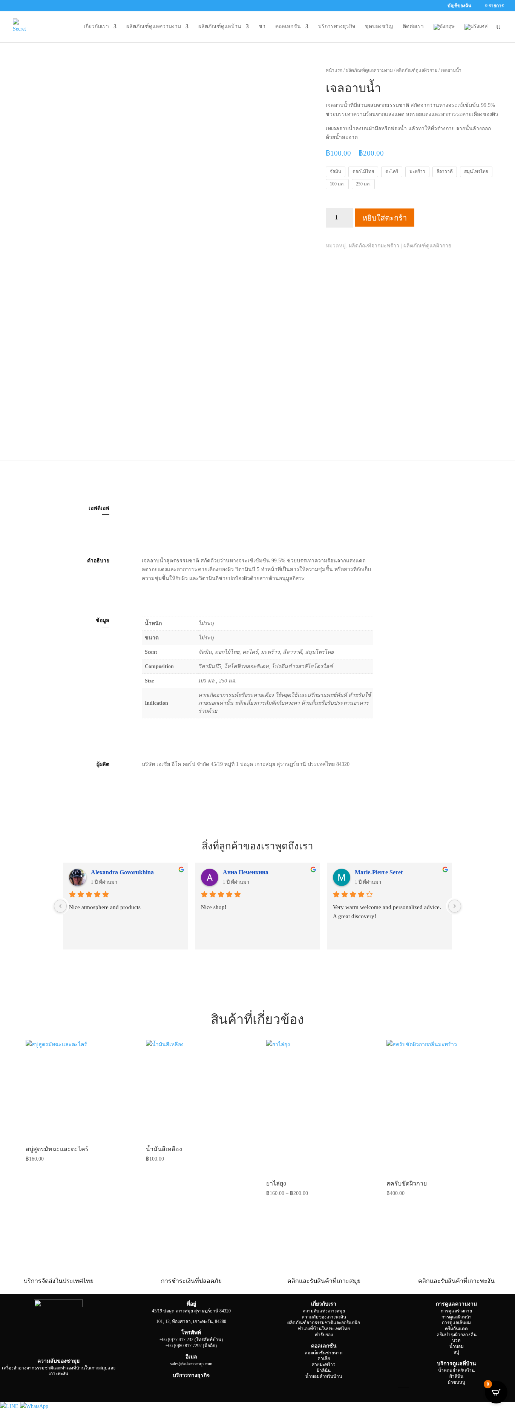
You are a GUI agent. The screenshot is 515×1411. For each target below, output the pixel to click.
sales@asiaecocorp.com (191, 1363)
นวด (456, 1340)
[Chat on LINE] (10, 1406)
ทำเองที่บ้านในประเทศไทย (324, 1328)
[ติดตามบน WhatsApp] (81, 1387)
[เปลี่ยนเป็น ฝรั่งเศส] (476, 33)
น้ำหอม (456, 1346)
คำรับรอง (324, 1334)
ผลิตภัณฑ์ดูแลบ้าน (219, 26)
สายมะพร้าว (324, 1364)
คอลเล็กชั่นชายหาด (324, 1352)
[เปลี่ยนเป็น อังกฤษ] (444, 33)
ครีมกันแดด (456, 1328)
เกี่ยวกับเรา (96, 26)
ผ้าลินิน (324, 1370)
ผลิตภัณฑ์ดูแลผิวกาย (416, 70)
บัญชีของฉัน (459, 5)
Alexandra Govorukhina (122, 872)
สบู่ (456, 1352)
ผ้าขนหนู (456, 1382)
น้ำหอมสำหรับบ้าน (323, 1376)
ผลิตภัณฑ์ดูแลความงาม (153, 26)
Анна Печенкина (245, 872)
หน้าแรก (334, 70)
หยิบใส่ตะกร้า (384, 218)
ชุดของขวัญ (379, 26)
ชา (262, 26)
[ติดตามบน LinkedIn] (51, 1387)
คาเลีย (323, 1358)
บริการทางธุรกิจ (336, 26)
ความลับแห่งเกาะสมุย (323, 1311)
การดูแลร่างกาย (456, 1311)
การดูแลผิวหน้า (456, 1317)
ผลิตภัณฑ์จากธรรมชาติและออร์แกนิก (323, 1322)
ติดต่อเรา (413, 26)
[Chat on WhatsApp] (34, 1406)
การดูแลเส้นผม (456, 1322)
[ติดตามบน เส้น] (96, 1387)
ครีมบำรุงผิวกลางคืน (457, 1334)
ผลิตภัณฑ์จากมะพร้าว (374, 246)
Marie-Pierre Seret (379, 872)
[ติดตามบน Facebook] (21, 1387)
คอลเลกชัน (288, 26)
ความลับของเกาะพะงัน (324, 1317)
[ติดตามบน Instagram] (36, 1387)
